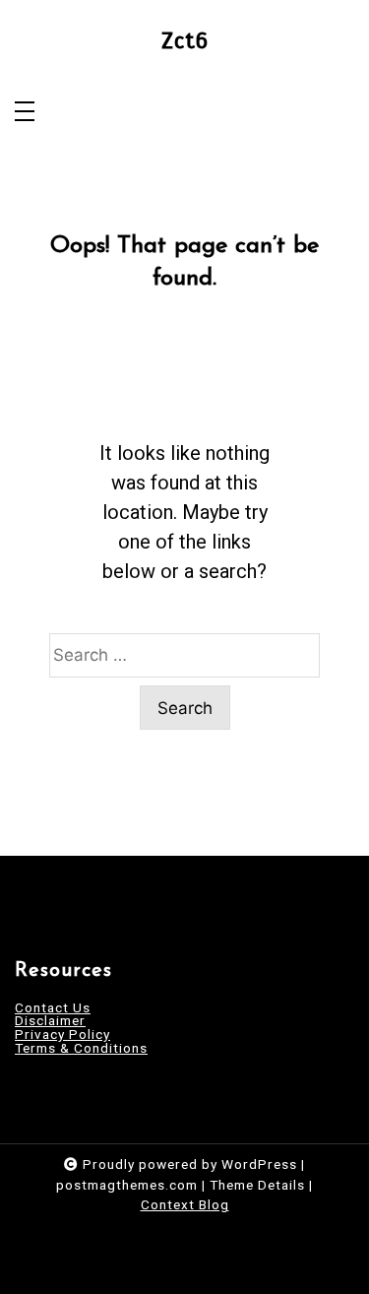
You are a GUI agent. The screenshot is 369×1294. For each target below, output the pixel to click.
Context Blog (185, 1204)
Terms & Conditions (81, 1049)
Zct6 (185, 42)
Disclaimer (50, 1021)
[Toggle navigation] (24, 113)
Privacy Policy (62, 1035)
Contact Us (53, 1008)
